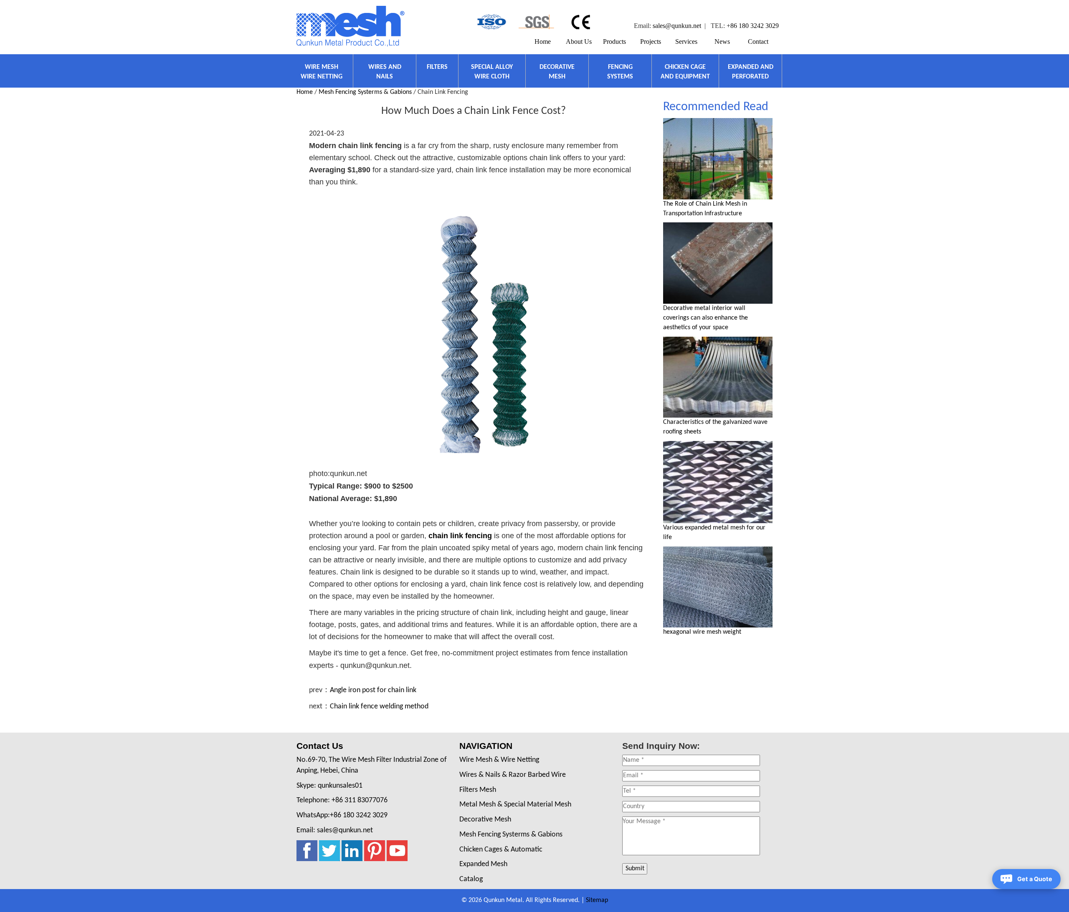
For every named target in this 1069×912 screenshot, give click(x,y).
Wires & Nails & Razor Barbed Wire (512, 775)
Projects (650, 41)
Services (686, 41)
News (722, 41)
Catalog (471, 879)
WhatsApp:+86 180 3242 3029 (342, 815)
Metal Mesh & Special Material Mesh (515, 805)
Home (542, 41)
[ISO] (491, 22)
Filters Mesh (477, 790)
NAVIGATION (485, 746)
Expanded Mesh (483, 864)
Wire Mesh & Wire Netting (499, 760)
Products (614, 41)
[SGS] (536, 22)
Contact (758, 41)
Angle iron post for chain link (373, 690)
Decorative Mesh (485, 820)
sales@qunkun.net (677, 25)
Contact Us (319, 746)
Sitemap (597, 900)
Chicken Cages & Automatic (500, 850)
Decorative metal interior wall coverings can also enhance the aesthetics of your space (705, 318)
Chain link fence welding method (379, 706)
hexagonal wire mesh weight (702, 632)
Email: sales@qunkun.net (334, 830)
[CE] (582, 22)
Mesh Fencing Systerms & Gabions (365, 92)
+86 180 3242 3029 (753, 25)
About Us (579, 41)
